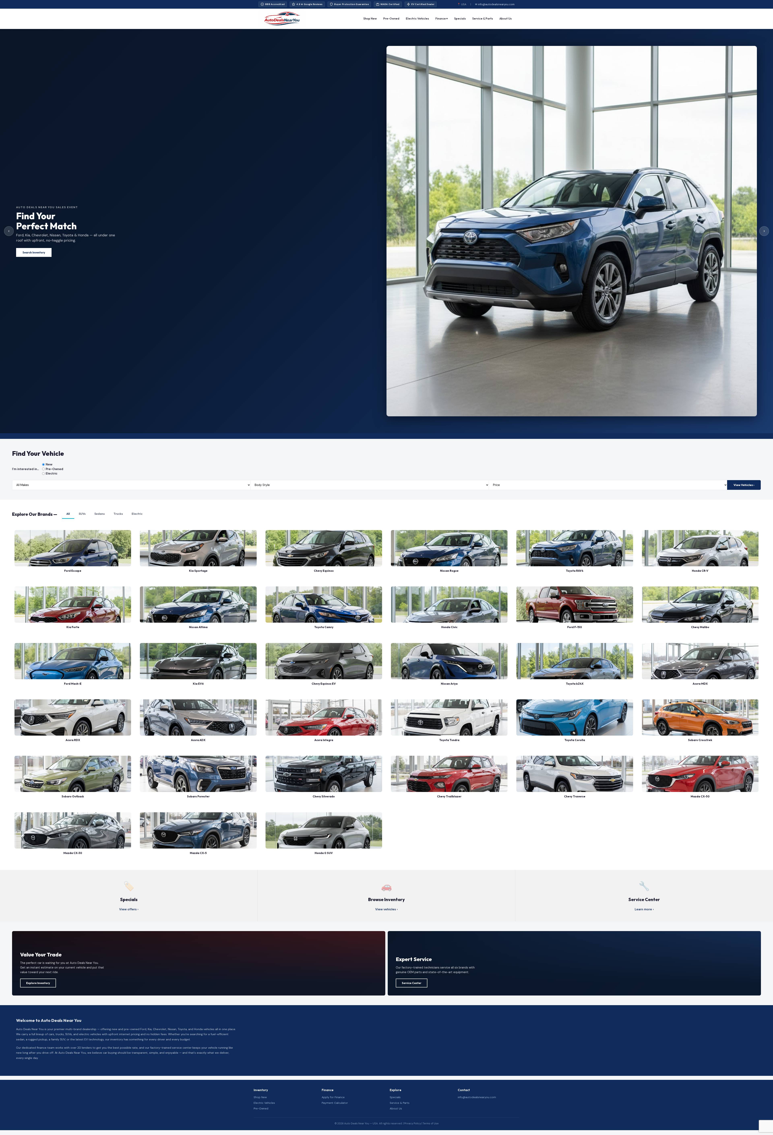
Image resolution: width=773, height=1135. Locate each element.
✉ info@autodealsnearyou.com (495, 4)
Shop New (370, 18)
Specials (460, 18)
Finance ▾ (441, 18)
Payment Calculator (335, 1103)
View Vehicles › (744, 485)
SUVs (82, 514)
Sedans (99, 514)
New (49, 464)
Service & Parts (482, 18)
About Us (505, 18)
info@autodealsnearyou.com (477, 1097)
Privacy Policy (412, 1123)
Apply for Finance (333, 1097)
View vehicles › (386, 909)
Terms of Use (431, 1123)
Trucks (118, 514)
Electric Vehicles (417, 18)
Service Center (411, 983)
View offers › (128, 909)
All (68, 514)
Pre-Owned (391, 18)
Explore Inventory (38, 983)
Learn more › (644, 909)
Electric (51, 473)
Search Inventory (34, 252)
